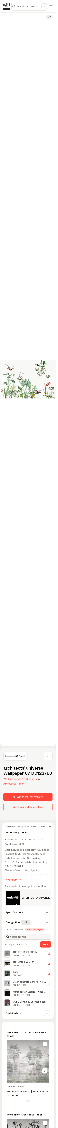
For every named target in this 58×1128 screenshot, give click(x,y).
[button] (26, 1100)
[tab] (8, 929)
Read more (11, 880)
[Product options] (45, 1044)
